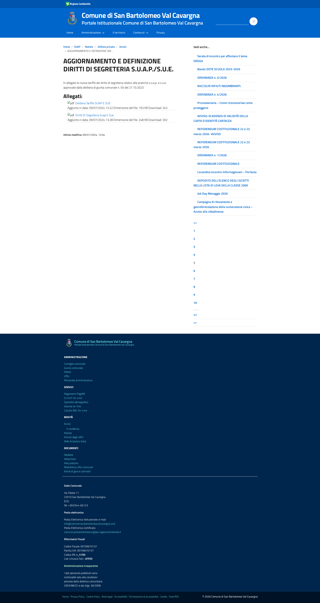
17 (195, 315)
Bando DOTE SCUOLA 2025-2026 (218, 69)
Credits (163, 596)
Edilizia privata (106, 47)
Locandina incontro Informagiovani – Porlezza (226, 172)
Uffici (67, 376)
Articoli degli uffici (73, 437)
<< (195, 222)
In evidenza (72, 429)
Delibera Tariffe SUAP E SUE (92, 103)
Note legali (107, 596)
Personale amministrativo (78, 380)
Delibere (68, 455)
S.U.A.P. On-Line (73, 398)
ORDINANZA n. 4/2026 (212, 94)
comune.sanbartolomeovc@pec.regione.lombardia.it (92, 532)
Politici (67, 372)
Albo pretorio (71, 463)
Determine (70, 459)
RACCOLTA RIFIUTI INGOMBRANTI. (219, 86)
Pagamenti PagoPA (74, 394)
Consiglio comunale (74, 364)
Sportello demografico (76, 402)
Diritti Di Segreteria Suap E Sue (94, 115)
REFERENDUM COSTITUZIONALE (218, 163)
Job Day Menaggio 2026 (212, 193)
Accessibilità (120, 596)
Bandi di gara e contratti (77, 471)
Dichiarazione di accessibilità (143, 596)
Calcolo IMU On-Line (75, 410)
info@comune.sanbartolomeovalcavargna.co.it (89, 524)
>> (195, 322)
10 (195, 303)
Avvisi (122, 47)
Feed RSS (174, 596)
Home (69, 33)
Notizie (89, 47)
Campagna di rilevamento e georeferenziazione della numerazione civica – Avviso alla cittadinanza (223, 207)
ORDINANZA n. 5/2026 (212, 77)
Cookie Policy (93, 596)
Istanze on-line (72, 406)
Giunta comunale (73, 368)
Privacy (160, 33)
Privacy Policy (77, 596)
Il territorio (119, 33)
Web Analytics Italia (75, 441)
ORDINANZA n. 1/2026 (212, 155)
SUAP (77, 47)
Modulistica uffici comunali (78, 467)
